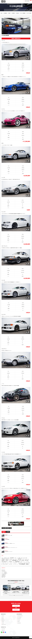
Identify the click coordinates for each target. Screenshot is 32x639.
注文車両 (13, 13)
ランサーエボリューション (15, 564)
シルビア (15, 562)
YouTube (17, 13)
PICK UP (4, 591)
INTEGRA (10, 559)
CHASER (12, 557)
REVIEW (3, 618)
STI (7, 561)
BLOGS (3, 617)
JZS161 (13, 559)
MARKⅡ (3, 560)
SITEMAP (3, 621)
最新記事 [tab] (3, 531)
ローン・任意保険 (22, 13)
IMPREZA (7, 559)
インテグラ (27, 561)
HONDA (3, 559)
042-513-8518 (16, 605)
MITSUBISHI (10, 560)
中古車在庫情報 (7, 539)
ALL (1, 13)
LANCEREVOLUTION (27, 559)
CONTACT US (16, 609)
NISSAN (14, 560)
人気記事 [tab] (8, 531)
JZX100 (19, 559)
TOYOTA (17, 561)
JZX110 (23, 559)
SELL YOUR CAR (19, 617)
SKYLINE (26, 560)
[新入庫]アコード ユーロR (8, 535)
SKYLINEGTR (4, 561)
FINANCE (18, 621)
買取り (9, 13)
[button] (30, 590)
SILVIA (22, 560)
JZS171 (16, 559)
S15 (20, 560)
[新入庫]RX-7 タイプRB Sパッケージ (10, 543)
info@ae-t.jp (3, 630)
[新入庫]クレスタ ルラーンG (26, 592)
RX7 (17, 560)
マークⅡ (10, 564)
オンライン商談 (29, 13)
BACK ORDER (19, 618)
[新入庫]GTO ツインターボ (8, 551)
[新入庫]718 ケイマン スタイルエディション (11, 547)
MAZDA (7, 560)
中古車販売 (5, 13)
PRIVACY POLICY (4, 624)
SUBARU (10, 561)
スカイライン (20, 562)
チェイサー (5, 564)
